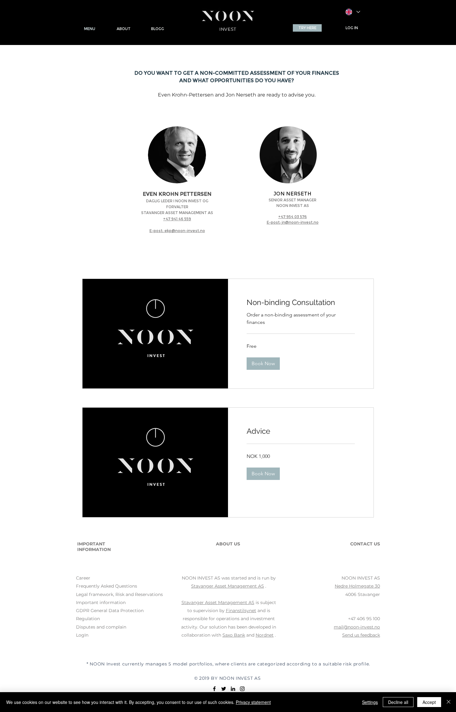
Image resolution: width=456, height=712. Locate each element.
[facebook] (214, 689)
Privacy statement (253, 702)
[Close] (448, 702)
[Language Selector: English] (352, 12)
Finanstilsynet (241, 610)
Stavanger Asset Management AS (227, 586)
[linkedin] (233, 689)
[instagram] (242, 689)
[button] (307, 28)
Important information (101, 602)
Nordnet (265, 635)
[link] (301, 302)
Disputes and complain (101, 627)
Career (83, 578)
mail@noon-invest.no (357, 627)
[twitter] (224, 689)
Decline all (398, 702)
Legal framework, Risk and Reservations (119, 594)
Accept (429, 702)
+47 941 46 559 (177, 219)
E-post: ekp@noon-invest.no (177, 230)
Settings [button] (370, 702)
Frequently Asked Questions (106, 586)
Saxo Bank (233, 635)
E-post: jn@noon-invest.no (293, 222)
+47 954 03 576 (292, 216)
